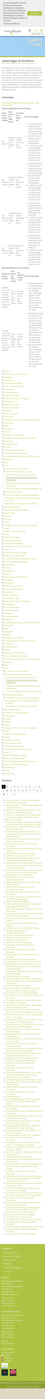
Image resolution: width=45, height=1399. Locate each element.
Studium (6, 522)
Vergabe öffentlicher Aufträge (15, 552)
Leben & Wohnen (10, 1260)
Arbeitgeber (8, 377)
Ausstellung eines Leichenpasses (19, 1217)
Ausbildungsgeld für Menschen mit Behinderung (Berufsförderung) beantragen (23, 1126)
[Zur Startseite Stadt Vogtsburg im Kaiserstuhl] (11, 31)
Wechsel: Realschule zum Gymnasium (22, 475)
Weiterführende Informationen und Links (21, 503)
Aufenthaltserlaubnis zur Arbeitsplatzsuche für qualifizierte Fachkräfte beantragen (24, 1049)
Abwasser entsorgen (14, 819)
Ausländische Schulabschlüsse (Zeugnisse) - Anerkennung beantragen (23, 1189)
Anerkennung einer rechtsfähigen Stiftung (22, 928)
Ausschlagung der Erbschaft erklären (20, 1212)
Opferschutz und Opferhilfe (14, 450)
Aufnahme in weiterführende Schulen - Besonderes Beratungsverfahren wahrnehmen (24, 1073)
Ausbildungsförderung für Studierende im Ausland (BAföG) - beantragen (24, 1117)
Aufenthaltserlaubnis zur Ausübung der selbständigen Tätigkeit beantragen (23, 1054)
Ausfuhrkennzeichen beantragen (19, 1157)
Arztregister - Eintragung (15, 1003)
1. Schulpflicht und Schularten (17, 468)
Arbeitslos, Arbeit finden (12, 383)
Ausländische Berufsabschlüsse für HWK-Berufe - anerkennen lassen (23, 1179)
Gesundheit (8, 429)
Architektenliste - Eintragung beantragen (22, 993)
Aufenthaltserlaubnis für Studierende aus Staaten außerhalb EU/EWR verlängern (24, 1025)
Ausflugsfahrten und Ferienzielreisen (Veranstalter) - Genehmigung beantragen (23, 1143)
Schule (6, 465)
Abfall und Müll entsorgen (16, 803)
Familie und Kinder (10, 414)
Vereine (6, 549)
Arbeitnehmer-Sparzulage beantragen (21, 959)
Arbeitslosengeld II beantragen (18, 986)
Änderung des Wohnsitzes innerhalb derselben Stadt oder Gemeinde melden (24, 914)
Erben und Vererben (11, 404)
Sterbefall (7, 516)
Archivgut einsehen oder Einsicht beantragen (24, 1000)
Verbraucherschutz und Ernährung (17, 546)
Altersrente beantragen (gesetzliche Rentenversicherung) (20, 888)
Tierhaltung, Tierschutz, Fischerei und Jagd (20, 525)
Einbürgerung (8, 401)
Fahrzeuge (7, 411)
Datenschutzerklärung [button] (11, 23)
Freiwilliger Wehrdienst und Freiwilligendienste (21, 420)
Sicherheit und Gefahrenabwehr (16, 510)
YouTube (7, 1361)
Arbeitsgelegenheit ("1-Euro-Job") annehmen (23, 962)
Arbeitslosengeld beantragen (17, 976)
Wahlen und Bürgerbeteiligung (15, 562)
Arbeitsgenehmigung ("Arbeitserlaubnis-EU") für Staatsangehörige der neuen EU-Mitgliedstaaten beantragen (23, 966)
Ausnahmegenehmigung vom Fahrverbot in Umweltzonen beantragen (23, 1203)
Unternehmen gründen (12, 540)
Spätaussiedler (9, 513)
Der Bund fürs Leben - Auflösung (16, 398)
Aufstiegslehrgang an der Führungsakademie (23, 1080)
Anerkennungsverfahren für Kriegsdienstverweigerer (17, 931)
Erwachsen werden (10, 408)
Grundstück (8, 441)
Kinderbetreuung (10, 444)
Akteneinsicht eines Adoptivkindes (19, 875)
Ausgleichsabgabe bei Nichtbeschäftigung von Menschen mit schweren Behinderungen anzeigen (24, 1166)
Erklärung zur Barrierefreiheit (30, 1386)
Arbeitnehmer (9, 380)
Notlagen (7, 447)
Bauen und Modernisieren (13, 386)
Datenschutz (16, 1386)
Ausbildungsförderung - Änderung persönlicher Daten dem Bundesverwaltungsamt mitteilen (23, 1101)
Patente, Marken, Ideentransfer (15, 453)
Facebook (7, 1355)
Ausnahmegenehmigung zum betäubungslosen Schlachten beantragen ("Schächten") (23, 1208)
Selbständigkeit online (12, 507)
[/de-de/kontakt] (35, 30)
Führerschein (8, 423)
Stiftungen (7, 519)
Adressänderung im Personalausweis (20, 853)
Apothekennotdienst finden (17, 940)
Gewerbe (7, 432)
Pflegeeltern (8, 459)
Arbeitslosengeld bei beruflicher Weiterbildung (24, 978)
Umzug (6, 534)
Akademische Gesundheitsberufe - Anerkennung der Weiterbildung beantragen (23, 859)
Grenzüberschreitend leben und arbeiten (19, 438)
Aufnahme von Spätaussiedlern (18, 1077)
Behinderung (8, 389)
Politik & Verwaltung (11, 1252)
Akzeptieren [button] (34, 13)
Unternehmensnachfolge (13, 543)
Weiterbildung (9, 565)
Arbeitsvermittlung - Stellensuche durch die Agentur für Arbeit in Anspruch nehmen (23, 989)
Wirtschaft (7, 1264)
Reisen (6, 462)
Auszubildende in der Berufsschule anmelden (24, 1219)
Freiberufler (8, 417)
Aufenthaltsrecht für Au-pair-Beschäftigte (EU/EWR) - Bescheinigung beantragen (22, 1059)
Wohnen (6, 568)
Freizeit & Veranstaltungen (13, 1268)
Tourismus (7, 1271)
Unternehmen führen (11, 537)
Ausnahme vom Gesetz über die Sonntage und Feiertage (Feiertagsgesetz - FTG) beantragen (24, 1194)
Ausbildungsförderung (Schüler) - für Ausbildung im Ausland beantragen (23, 1121)
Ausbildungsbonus (13, 1096)
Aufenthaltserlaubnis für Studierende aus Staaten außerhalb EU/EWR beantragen (24, 1020)
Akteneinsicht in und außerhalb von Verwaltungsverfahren (20, 878)
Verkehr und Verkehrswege (14, 555)
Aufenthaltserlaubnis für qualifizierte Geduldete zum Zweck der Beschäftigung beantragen (24, 1011)
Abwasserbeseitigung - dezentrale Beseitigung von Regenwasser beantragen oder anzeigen (24, 823)
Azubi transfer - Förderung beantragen (21, 1234)
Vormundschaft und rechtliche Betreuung (19, 559)
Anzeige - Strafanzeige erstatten (18, 937)
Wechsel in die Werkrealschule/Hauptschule (24, 489)
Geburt (6, 426)
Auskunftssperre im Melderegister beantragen (24, 1176)
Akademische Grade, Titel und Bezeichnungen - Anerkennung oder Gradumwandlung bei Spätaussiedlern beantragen (24, 865)
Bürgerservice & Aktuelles (13, 1256)
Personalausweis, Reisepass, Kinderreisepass (21, 456)
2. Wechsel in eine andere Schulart (18, 471)
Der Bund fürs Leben (11, 395)
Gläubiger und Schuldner (13, 435)
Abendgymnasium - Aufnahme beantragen (22, 800)
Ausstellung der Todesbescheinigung (20, 1214)
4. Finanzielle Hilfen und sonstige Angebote (22, 495)
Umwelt (6, 528)
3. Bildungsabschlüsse (13, 492)
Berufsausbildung (10, 392)
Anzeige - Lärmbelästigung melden (19, 935)
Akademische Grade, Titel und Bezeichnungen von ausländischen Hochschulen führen (24, 871)
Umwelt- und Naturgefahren (14, 531)
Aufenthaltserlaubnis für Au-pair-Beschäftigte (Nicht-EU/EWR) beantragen (24, 1006)
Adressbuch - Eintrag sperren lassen (20, 856)
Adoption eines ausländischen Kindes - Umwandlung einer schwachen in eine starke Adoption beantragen (23, 834)
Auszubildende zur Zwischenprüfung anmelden (24, 1226)
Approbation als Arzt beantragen (19, 942)
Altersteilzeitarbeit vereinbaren (18, 901)
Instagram (8, 1358)
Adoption (7, 371)
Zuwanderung (8, 571)
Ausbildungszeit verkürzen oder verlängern (23, 1135)
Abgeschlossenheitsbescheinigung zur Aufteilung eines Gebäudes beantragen (24, 811)
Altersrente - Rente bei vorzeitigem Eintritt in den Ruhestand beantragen (23, 898)
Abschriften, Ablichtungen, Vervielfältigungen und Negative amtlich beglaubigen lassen (23, 816)
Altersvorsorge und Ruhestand (15, 374)
